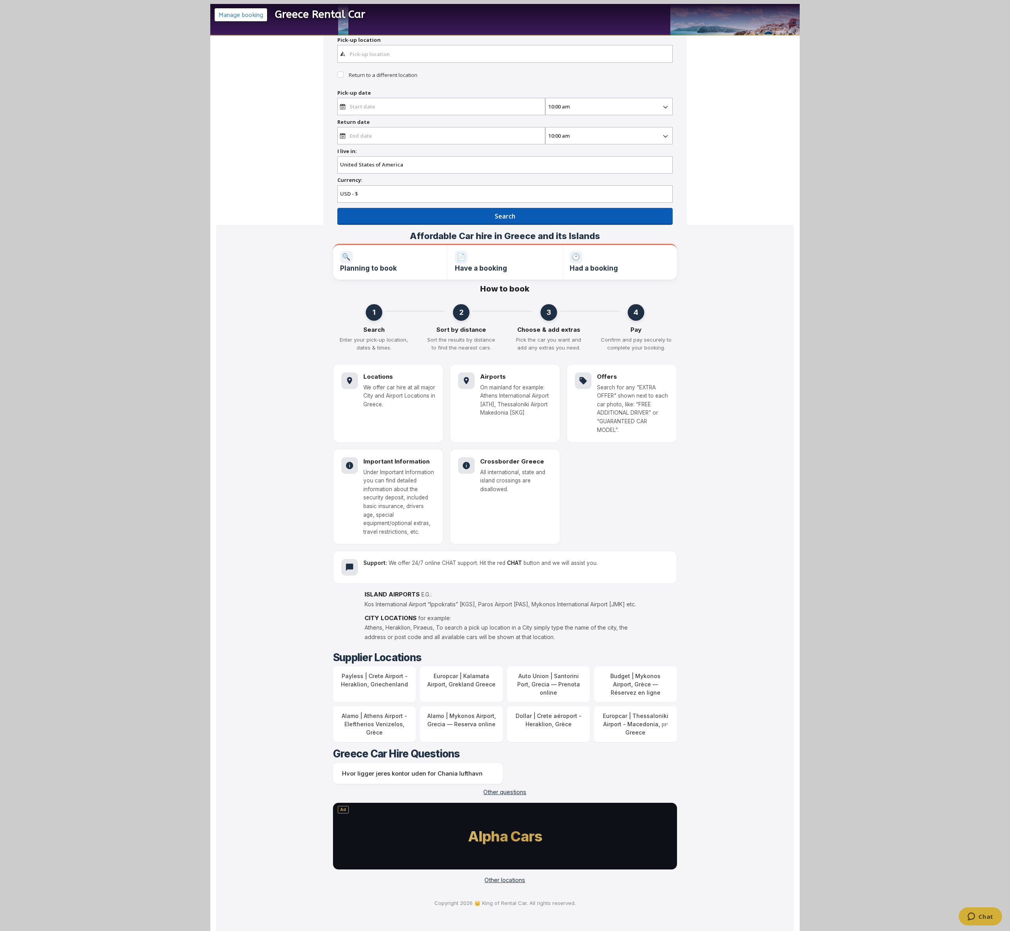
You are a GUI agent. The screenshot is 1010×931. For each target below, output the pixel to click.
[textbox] (505, 53)
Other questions (504, 792)
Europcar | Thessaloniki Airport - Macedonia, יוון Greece (635, 724)
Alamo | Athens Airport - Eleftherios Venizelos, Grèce (374, 724)
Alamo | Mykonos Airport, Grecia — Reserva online (461, 719)
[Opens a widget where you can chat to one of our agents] (980, 917)
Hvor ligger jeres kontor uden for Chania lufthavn (412, 773)
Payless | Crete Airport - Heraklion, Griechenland (374, 680)
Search (505, 216)
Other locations (504, 880)
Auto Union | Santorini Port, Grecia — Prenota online (548, 684)
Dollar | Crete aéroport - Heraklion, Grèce (549, 719)
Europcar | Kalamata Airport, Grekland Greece (461, 680)
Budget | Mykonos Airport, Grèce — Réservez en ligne (635, 684)
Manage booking (241, 14)
